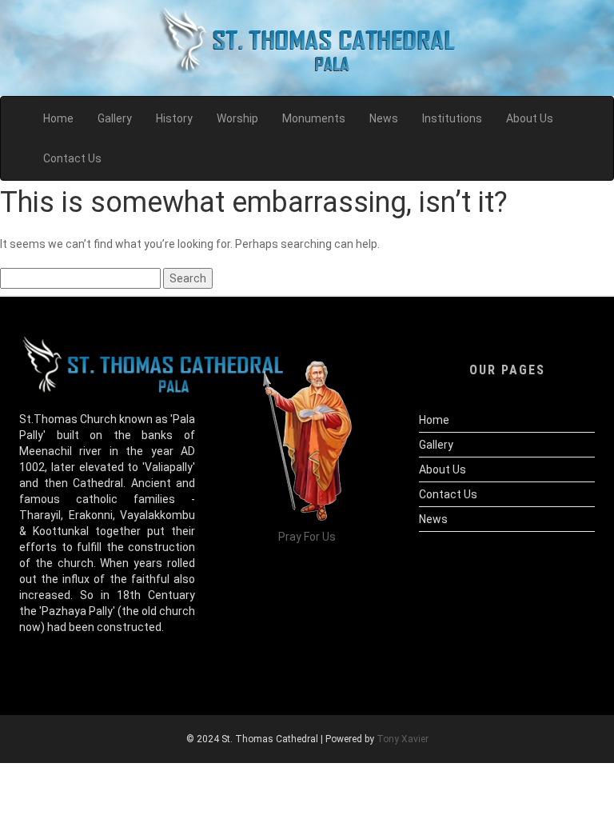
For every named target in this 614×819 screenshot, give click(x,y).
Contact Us (448, 494)
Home (434, 419)
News (433, 519)
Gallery (436, 444)
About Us (442, 469)
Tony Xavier (403, 739)
